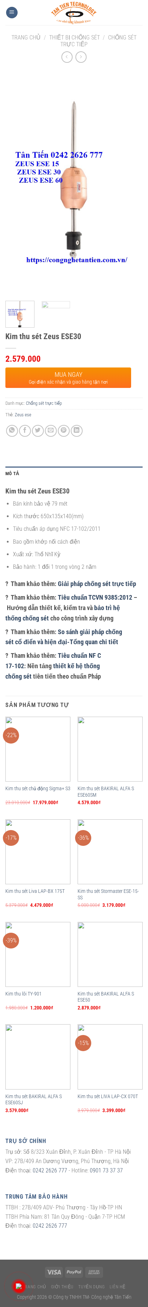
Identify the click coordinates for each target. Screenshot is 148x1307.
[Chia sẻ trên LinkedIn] (77, 431)
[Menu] (12, 13)
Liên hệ (117, 1286)
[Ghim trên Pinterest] (64, 431)
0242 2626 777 (50, 1170)
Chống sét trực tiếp (44, 403)
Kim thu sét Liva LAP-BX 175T (35, 891)
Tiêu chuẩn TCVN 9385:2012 (95, 597)
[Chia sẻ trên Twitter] (38, 431)
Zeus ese (23, 414)
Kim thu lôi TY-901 (23, 994)
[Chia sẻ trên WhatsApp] (12, 431)
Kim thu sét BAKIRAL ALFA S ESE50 (106, 997)
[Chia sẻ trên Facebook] (25, 431)
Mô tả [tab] (12, 473)
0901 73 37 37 (106, 1170)
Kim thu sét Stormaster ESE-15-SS (108, 894)
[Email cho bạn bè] (51, 431)
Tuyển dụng (91, 1286)
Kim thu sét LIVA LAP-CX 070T (108, 1096)
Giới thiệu (62, 1286)
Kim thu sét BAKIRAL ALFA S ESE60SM (106, 792)
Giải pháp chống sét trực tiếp (97, 583)
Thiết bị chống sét (74, 37)
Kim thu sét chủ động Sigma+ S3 (37, 788)
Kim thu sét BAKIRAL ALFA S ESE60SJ (33, 1099)
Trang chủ (26, 37)
